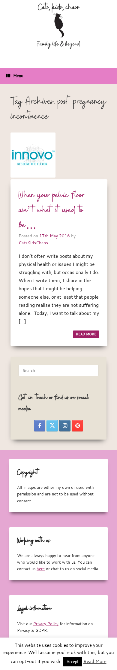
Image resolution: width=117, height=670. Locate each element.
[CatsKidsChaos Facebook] (39, 425)
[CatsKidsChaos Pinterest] (77, 425)
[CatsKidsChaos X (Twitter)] (52, 425)
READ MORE (86, 334)
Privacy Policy (45, 623)
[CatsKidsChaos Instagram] (64, 425)
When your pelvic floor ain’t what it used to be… (51, 210)
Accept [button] (73, 661)
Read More (94, 661)
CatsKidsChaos (33, 242)
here (41, 568)
